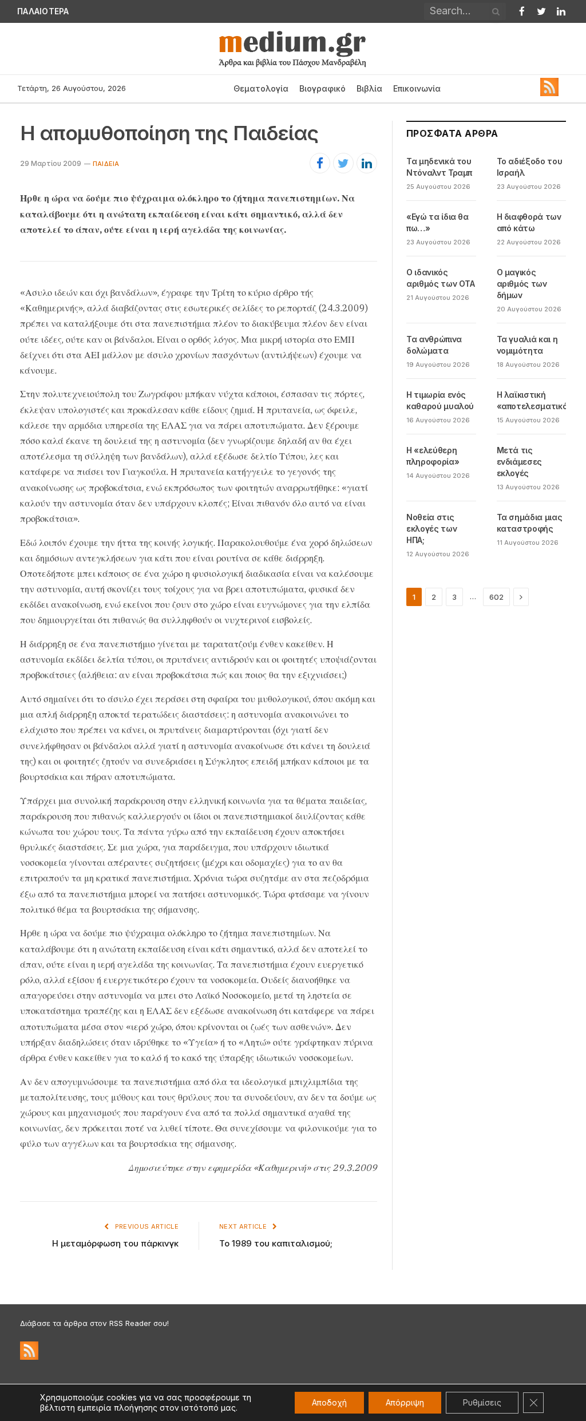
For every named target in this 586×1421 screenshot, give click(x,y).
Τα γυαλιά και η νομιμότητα (527, 344)
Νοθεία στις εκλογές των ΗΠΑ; (431, 528)
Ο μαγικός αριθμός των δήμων (522, 283)
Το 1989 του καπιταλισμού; (275, 1243)
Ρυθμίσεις (482, 1402)
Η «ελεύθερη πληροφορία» (432, 455)
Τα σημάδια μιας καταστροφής (530, 522)
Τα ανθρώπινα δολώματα (434, 344)
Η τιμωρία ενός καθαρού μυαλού (440, 400)
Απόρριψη (405, 1402)
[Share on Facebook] (320, 163)
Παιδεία (106, 164)
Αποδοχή (329, 1402)
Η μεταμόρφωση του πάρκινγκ (115, 1243)
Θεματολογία (260, 88)
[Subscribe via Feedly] (549, 93)
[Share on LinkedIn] (367, 163)
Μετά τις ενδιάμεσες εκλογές (520, 461)
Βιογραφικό (322, 88)
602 (496, 596)
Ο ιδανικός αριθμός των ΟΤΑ (440, 277)
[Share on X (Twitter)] (343, 163)
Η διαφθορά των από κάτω (529, 222)
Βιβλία (369, 88)
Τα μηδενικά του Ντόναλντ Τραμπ (439, 166)
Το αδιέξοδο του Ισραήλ (127, 11)
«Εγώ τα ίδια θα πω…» (437, 222)
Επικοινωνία (417, 88)
